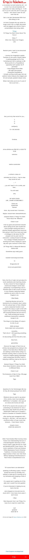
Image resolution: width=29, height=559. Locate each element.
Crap (14, 557)
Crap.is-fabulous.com (18, 517)
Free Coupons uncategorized (14, 551)
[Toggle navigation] (25, 557)
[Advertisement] (14, 99)
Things (14, 31)
